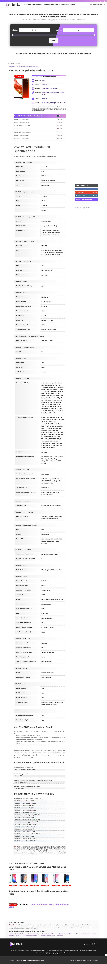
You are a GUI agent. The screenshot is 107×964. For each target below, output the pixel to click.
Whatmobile (27, 4)
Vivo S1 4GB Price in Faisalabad (22, 125)
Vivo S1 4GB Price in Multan (21, 138)
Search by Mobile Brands (51, 4)
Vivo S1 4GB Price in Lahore (21, 122)
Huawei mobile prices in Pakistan (48, 935)
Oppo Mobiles (49, 953)
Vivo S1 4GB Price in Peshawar (22, 132)
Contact (72, 4)
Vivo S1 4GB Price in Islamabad (22, 129)
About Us (3, 1)
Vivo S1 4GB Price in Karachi (22, 119)
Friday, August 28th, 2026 (95, 4)
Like (96, 189)
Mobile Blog (64, 4)
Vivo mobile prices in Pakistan (48, 933)
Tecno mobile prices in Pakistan (30, 935)
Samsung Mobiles (37, 4)
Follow (95, 192)
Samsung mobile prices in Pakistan (16, 933)
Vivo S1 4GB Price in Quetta (21, 135)
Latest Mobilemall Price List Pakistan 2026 (39, 905)
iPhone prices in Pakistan (33, 933)
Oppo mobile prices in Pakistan (65, 933)
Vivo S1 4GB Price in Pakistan (31, 66)
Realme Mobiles (57, 953)
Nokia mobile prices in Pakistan (82, 933)
